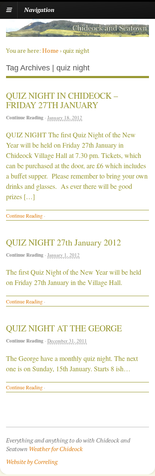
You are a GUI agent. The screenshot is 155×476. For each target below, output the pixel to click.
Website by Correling (32, 462)
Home (50, 50)
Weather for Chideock (56, 449)
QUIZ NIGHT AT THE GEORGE (64, 328)
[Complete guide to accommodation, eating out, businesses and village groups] (77, 32)
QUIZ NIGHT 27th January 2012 (63, 242)
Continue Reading (24, 117)
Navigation (39, 10)
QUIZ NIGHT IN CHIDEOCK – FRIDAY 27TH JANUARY (62, 100)
